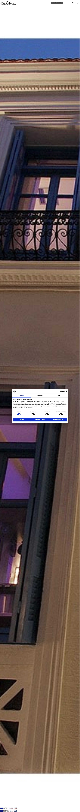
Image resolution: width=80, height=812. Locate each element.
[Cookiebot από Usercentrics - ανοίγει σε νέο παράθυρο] (61, 391)
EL (72, 3)
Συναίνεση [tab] (21, 395)
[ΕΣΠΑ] (9, 810)
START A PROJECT (57, 2)
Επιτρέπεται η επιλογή (40, 419)
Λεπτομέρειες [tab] (40, 395)
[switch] (33, 414)
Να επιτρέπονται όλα (58, 419)
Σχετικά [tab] (58, 395)
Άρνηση (22, 419)
